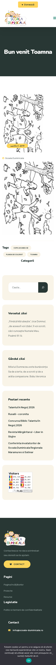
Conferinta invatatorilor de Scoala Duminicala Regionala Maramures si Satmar (25, 448)
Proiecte (8, 590)
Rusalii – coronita (18, 414)
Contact (18, 564)
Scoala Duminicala (14, 158)
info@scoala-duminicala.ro (28, 630)
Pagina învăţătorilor (14, 584)
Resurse (8, 596)
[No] (52, 654)
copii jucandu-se (21, 248)
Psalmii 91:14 (15, 335)
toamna (33, 254)
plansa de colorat (14, 254)
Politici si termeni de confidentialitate (23, 609)
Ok (28, 660)
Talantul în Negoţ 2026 (21, 407)
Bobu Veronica (38, 376)
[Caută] (43, 287)
